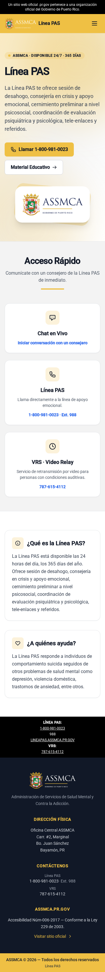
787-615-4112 (52, 752)
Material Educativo (30, 167)
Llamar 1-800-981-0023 (43, 149)
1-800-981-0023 (52, 728)
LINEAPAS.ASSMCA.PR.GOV (53, 740)
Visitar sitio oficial (50, 936)
